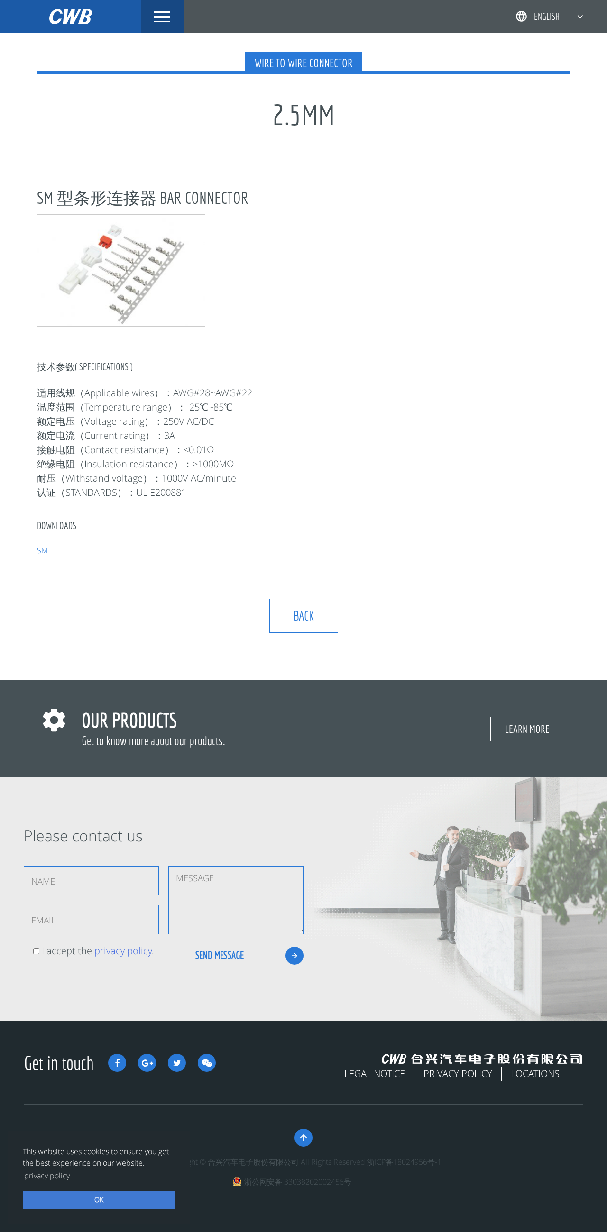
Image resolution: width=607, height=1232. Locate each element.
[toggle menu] (162, 16)
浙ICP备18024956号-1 (404, 1162)
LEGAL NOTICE (374, 1073)
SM (42, 550)
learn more (527, 729)
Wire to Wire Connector (304, 63)
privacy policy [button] (47, 1175)
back (304, 615)
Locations (535, 1073)
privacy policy (123, 950)
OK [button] (98, 1199)
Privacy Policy (457, 1073)
